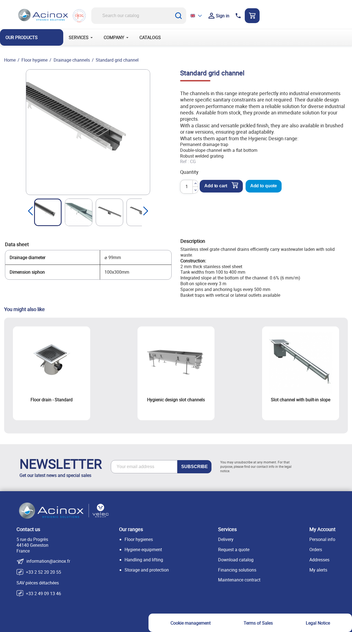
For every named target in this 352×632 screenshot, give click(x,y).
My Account (322, 529)
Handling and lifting (144, 560)
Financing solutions (237, 570)
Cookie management (190, 623)
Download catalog (236, 560)
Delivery (225, 539)
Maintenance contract (239, 580)
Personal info (322, 539)
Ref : (184, 161)
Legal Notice (318, 623)
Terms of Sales (258, 623)
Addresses (319, 560)
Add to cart (215, 185)
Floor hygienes (139, 539)
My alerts (318, 570)
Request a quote (233, 549)
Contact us (28, 529)
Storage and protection (147, 570)
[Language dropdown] (197, 15)
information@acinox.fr (48, 561)
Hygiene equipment (143, 549)
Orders (315, 549)
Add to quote (263, 185)
